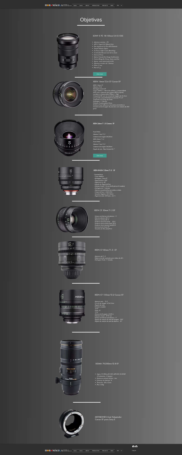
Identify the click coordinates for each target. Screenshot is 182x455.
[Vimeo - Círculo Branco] (136, 446)
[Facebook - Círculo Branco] (133, 446)
